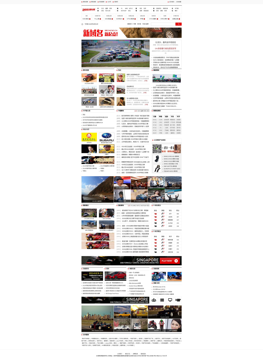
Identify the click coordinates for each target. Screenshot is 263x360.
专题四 (102, 168)
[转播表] (170, 303)
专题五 (84, 171)
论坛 (172, 10)
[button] (147, 54)
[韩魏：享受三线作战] (159, 45)
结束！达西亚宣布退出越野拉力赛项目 (134, 213)
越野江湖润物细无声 (133, 74)
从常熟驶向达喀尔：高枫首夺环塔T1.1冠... (166, 93)
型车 (157, 11)
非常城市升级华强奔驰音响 (136, 288)
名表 (165, 11)
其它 (102, 11)
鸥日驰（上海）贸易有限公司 (137, 275)
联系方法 (127, 354)
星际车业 (131, 278)
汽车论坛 (178, 341)
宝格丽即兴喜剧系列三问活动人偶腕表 (163, 294)
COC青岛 (86, 19)
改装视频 (156, 268)
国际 (117, 10)
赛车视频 (85, 2)
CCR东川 (119, 19)
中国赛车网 (104, 338)
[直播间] (178, 303)
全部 (135, 111)
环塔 (141, 19)
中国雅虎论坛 (95, 338)
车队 (141, 8)
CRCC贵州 (164, 19)
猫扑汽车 (84, 343)
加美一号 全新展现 (134, 272)
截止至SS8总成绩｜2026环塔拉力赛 (133, 167)
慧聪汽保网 (123, 343)
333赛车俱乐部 (106, 345)
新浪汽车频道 (85, 338)
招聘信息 (135, 354)
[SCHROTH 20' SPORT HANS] (157, 171)
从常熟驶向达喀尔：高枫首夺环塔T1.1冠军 (135, 126)
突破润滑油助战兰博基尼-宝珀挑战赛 (93, 288)
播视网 (106, 341)
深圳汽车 (99, 341)
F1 (121, 8)
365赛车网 (88, 9)
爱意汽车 (153, 341)
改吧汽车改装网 (166, 338)
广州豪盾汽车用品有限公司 (136, 294)
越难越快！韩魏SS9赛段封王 (131, 154)
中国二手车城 (128, 341)
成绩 (141, 11)
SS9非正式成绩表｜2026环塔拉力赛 (133, 164)
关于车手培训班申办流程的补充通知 (92, 120)
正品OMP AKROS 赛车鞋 (171, 171)
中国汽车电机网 (174, 343)
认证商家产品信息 (160, 140)
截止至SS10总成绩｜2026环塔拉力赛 (134, 149)
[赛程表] (162, 303)
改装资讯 (158, 8)
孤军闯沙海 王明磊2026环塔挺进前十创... (166, 101)
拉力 (102, 8)
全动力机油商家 (133, 280)
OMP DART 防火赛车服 (170, 166)
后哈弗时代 (130, 86)
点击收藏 (178, 2)
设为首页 (171, 2)
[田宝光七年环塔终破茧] (171, 45)
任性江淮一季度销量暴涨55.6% (114, 283)
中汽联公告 (86, 111)
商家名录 (165, 8)
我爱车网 (112, 341)
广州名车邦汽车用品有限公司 (137, 291)
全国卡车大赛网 (113, 338)
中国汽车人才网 (86, 345)
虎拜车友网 (91, 341)
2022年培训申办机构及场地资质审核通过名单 (95, 117)
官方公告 (107, 11)
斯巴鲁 (139, 24)
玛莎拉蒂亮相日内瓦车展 (112, 288)
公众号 (109, 2)
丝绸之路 (175, 19)
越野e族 (159, 341)
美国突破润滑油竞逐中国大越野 (91, 293)
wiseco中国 (108, 343)
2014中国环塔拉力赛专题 (90, 168)
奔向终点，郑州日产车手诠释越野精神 (165, 67)
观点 (119, 70)
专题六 (102, 171)
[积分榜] (154, 303)
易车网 (140, 338)
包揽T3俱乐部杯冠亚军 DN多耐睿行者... (166, 87)
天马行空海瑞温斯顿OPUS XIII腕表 (162, 292)
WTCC (130, 8)
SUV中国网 (130, 345)
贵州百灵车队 (138, 341)
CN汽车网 (175, 338)
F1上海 (97, 19)
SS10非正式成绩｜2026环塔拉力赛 (133, 146)
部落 (136, 10)
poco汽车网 (120, 341)
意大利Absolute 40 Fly (159, 287)
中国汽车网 (133, 338)
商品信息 (146, 11)
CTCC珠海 (130, 19)
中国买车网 (92, 343)
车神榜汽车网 (96, 345)
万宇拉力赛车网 (123, 338)
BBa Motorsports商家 (135, 283)
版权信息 (143, 354)
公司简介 (119, 354)
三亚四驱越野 (164, 343)
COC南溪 (108, 19)
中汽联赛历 (177, 10)
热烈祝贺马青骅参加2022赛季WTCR (93, 122)
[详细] (145, 81)
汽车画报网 (155, 343)
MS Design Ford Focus (112, 293)
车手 (145, 8)
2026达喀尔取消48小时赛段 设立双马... (166, 85)
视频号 (116, 2)
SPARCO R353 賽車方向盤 (171, 159)
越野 (106, 8)
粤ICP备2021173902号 (160, 356)
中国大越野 (145, 24)
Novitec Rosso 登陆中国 (135, 286)
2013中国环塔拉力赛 (88, 166)
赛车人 (115, 343)
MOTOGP (123, 11)
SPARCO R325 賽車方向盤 (171, 161)
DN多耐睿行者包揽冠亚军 (165, 49)
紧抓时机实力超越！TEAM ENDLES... (165, 106)
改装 (153, 10)
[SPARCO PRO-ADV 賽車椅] (157, 162)
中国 (98, 10)
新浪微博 (101, 2)
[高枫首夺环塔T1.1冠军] (158, 51)
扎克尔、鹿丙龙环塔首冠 (165, 42)
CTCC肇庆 (152, 19)
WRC (126, 8)
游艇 (161, 11)
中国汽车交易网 (146, 343)
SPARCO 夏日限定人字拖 (171, 164)
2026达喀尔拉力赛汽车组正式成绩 (133, 218)
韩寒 (135, 24)
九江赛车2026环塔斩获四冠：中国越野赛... (167, 90)
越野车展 (122, 345)
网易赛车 (146, 341)
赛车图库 (93, 2)
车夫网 (138, 343)
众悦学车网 (131, 343)
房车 (110, 8)
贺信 (84, 114)
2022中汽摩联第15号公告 (90, 125)
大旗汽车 (157, 338)
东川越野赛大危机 (132, 98)
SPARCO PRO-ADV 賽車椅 (171, 156)
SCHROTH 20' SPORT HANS (172, 169)
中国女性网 (115, 345)
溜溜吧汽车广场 (148, 338)
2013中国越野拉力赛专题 (107, 166)
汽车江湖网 (100, 343)
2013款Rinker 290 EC (159, 289)
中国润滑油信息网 (169, 341)
